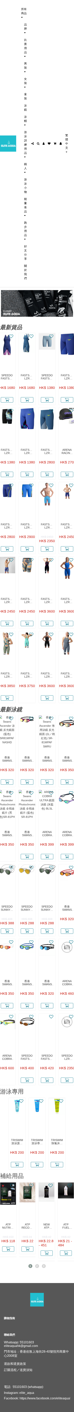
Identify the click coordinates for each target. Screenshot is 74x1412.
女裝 (25, 81)
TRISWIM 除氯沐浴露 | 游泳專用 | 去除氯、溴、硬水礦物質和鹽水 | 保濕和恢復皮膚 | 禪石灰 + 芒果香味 (57, 1141)
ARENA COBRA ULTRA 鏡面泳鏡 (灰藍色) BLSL (47, 833)
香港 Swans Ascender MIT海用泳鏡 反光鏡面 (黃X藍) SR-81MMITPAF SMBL (27, 983)
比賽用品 (25, 46)
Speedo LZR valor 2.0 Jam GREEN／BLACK (67, 1057)
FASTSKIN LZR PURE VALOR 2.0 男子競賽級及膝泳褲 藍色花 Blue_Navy (7, 600)
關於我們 (25, 272)
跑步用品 (25, 229)
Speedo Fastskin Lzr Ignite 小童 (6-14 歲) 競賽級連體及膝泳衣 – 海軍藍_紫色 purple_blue (7, 377)
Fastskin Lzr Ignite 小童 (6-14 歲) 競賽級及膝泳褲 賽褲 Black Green (7, 451)
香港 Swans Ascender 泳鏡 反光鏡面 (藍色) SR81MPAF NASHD (7, 759)
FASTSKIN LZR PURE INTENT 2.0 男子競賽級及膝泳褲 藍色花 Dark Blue (27, 526)
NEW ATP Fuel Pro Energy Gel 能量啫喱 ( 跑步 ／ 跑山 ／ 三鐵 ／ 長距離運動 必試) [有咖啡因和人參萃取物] (46, 1226)
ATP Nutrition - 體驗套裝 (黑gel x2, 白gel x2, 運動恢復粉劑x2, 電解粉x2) (8, 1226)
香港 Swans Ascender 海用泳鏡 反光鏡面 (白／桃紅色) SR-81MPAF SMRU (47, 759)
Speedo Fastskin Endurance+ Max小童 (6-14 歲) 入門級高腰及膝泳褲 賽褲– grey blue (47, 377)
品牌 (25, 26)
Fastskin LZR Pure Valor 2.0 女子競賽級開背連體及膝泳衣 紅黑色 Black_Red (47, 600)
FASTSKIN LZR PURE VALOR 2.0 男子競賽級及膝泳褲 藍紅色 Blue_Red (47, 526)
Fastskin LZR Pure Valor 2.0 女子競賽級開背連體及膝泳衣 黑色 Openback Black (47, 675)
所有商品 (24, 11)
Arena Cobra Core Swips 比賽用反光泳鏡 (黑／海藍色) (67, 983)
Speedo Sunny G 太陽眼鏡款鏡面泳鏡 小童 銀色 (47, 908)
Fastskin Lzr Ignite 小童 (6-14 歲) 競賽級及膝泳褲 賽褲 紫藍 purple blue (67, 377)
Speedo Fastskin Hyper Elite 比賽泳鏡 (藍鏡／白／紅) (47, 1057)
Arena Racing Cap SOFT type (67, 451)
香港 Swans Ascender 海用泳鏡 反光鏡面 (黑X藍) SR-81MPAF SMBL (47, 983)
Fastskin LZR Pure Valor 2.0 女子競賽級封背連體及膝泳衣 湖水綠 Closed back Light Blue (27, 675)
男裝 (25, 65)
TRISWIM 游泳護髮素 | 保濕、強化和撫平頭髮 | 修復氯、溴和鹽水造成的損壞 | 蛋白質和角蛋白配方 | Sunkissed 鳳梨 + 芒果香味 (17, 1141)
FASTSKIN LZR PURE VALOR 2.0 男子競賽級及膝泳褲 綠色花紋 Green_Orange (27, 600)
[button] (30, 1266)
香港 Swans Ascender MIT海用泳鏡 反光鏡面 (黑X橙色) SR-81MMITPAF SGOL (67, 759)
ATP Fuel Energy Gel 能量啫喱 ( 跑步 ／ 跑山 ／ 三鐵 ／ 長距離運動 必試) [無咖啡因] (66, 1226)
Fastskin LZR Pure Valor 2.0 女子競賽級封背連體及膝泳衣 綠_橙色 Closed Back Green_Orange (7, 675)
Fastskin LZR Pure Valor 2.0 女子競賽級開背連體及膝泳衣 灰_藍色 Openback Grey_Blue (67, 675)
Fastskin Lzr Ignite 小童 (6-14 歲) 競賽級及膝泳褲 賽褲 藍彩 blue (27, 451)
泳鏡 (25, 107)
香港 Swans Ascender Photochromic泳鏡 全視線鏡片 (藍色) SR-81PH (27, 833)
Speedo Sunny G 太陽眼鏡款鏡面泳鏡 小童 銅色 (27, 908)
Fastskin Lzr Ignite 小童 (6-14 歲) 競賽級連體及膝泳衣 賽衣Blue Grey (27, 377)
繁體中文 (66, 141)
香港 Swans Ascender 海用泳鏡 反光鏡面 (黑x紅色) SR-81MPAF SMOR (67, 908)
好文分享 (25, 252)
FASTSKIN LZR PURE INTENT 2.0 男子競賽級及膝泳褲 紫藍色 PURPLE (7, 526)
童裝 (25, 96)
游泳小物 (25, 185)
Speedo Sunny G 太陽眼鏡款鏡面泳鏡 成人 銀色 (7, 908)
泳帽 (25, 119)
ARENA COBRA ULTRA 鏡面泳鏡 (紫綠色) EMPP (67, 833)
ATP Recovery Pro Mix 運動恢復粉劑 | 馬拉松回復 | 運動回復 (28, 1226)
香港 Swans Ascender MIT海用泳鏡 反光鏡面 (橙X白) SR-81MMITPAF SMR (7, 983)
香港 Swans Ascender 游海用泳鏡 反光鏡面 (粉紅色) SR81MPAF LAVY (27, 759)
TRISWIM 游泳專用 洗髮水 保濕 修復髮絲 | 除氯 (37, 1141)
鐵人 (25, 166)
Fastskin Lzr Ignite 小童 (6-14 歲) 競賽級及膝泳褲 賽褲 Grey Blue (47, 451)
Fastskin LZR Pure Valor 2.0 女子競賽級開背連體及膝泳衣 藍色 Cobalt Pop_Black (67, 600)
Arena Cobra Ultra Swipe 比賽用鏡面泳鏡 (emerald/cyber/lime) (7, 1057)
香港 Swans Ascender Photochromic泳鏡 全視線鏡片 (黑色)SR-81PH (7, 833)
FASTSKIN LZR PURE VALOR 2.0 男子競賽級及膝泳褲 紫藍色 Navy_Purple (67, 526)
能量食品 (25, 205)
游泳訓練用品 (25, 142)
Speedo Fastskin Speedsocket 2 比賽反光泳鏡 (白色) (27, 1057)
